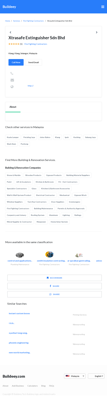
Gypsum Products (54, 175)
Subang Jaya (90, 137)
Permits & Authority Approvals (71, 208)
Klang (57, 137)
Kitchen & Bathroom (45, 182)
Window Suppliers (15, 202)
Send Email (33, 62)
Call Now (16, 62)
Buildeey (9, 7)
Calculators (32, 385)
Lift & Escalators (23, 182)
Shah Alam (11, 144)
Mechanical (64, 195)
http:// (31, 85)
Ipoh (67, 137)
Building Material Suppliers (78, 175)
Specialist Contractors (17, 188)
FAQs (51, 385)
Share (56, 286)
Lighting (66, 215)
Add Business (18, 385)
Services (16, 21)
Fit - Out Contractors (67, 182)
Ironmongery (74, 202)
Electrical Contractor (45, 195)
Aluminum (53, 215)
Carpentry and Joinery (16, 215)
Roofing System (37, 215)
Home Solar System (59, 222)
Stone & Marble (13, 175)
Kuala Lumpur (13, 137)
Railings (78, 215)
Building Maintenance (43, 208)
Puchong (24, 144)
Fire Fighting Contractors (33, 21)
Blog (43, 385)
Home (7, 21)
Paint (9, 182)
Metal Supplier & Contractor (19, 222)
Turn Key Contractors (36, 202)
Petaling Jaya (29, 137)
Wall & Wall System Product (19, 195)
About (5, 385)
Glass (34, 188)
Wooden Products (33, 175)
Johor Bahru (45, 137)
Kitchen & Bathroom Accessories (55, 188)
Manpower (41, 222)
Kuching (76, 137)
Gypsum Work (80, 195)
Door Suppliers (57, 202)
